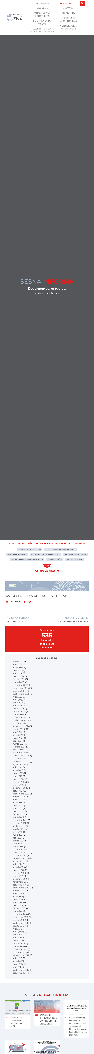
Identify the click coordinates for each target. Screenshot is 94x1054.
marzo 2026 (18, 676)
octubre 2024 (19, 723)
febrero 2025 (19, 711)
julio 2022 (17, 800)
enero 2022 (18, 817)
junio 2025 (18, 700)
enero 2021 (18, 847)
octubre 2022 (19, 791)
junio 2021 (18, 832)
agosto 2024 (19, 729)
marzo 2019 (18, 905)
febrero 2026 (19, 679)
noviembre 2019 (20, 882)
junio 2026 (18, 667)
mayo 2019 (18, 899)
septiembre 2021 (21, 826)
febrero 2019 (19, 908)
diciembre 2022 (20, 788)
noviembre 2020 (21, 852)
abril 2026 (17, 673)
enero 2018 (18, 946)
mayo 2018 (18, 935)
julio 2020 (18, 864)
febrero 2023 (19, 782)
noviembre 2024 (21, 720)
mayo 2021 (18, 835)
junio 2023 (18, 770)
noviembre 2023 (21, 755)
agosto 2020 (19, 861)
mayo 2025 (18, 703)
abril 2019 (17, 902)
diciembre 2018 (20, 914)
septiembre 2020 (21, 858)
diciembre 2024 (20, 717)
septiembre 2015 (21, 970)
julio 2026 (17, 664)
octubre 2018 (19, 920)
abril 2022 (18, 808)
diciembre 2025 (20, 685)
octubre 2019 (19, 885)
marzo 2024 (18, 744)
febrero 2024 (19, 747)
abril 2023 (18, 776)
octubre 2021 (19, 823)
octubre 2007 (19, 973)
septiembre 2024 (21, 726)
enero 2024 (18, 750)
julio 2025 (17, 697)
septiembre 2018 (21, 923)
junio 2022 (18, 802)
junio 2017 (18, 961)
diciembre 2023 (20, 753)
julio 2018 (17, 929)
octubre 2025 (19, 691)
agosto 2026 (19, 661)
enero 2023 (18, 785)
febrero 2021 (19, 844)
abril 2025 (17, 706)
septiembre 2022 (21, 794)
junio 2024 (18, 735)
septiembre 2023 (21, 761)
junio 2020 (18, 867)
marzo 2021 (18, 841)
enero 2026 (18, 682)
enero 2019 (18, 911)
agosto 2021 (18, 829)
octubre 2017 (19, 952)
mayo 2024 (18, 738)
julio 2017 (17, 958)
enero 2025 (18, 714)
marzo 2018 (18, 940)
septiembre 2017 (21, 955)
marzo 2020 (19, 870)
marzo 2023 (18, 779)
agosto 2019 (18, 891)
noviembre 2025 (21, 688)
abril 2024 (18, 741)
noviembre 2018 (21, 917)
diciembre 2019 (20, 879)
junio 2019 (18, 896)
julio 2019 (17, 893)
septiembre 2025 (21, 694)
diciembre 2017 (20, 949)
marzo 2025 (18, 708)
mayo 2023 (18, 773)
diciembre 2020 (20, 849)
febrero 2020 (19, 873)
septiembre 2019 (21, 888)
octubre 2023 (19, 758)
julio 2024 (17, 732)
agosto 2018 (18, 926)
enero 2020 (18, 876)
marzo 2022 (18, 811)
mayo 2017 (18, 964)
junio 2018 (18, 932)
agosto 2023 (19, 764)
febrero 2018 (19, 943)
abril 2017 (17, 967)
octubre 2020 (19, 855)
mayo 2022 (18, 805)
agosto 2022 (19, 797)
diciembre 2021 (20, 820)
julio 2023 (17, 767)
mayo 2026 (18, 670)
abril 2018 (17, 938)
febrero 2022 (19, 814)
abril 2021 (17, 838)
